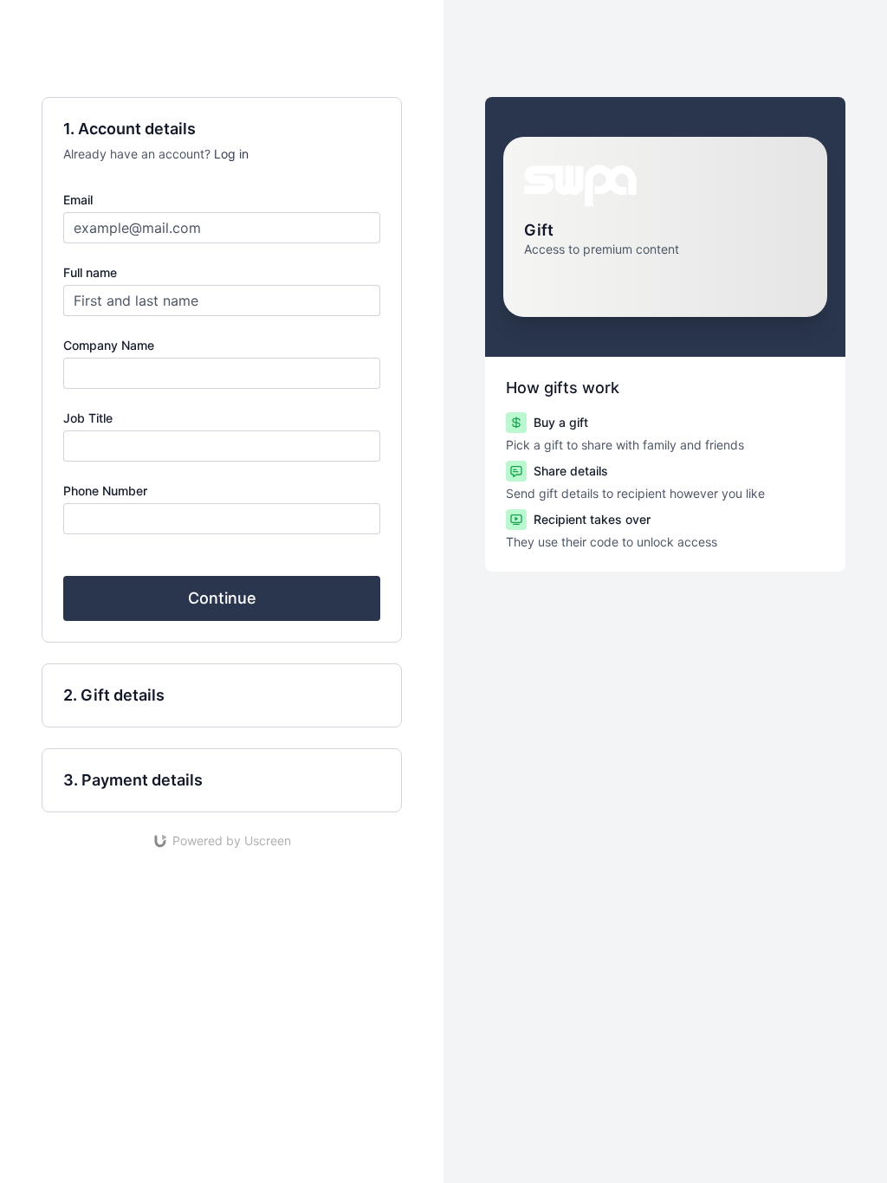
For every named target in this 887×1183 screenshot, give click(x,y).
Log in (231, 153)
